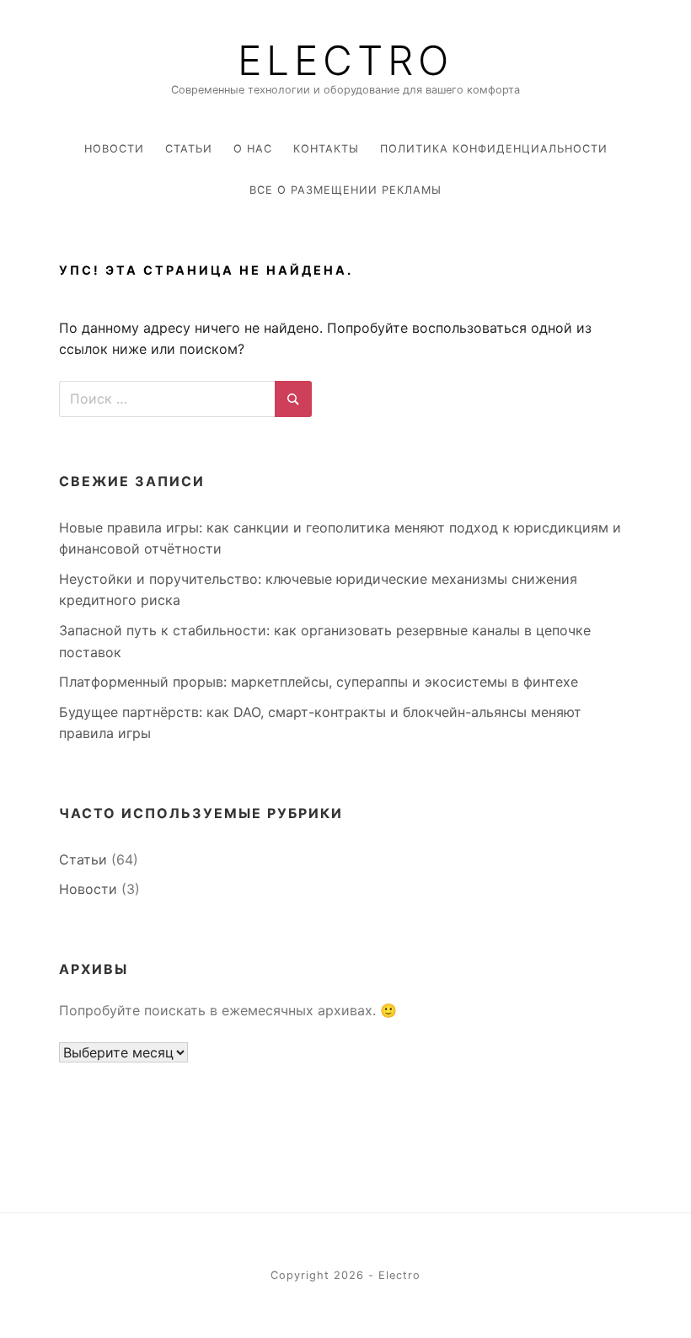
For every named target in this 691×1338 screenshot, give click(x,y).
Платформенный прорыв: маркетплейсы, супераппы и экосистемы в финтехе (318, 681)
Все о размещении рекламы (345, 190)
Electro (345, 60)
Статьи (188, 148)
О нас (252, 148)
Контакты (326, 148)
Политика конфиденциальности (494, 148)
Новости (114, 148)
